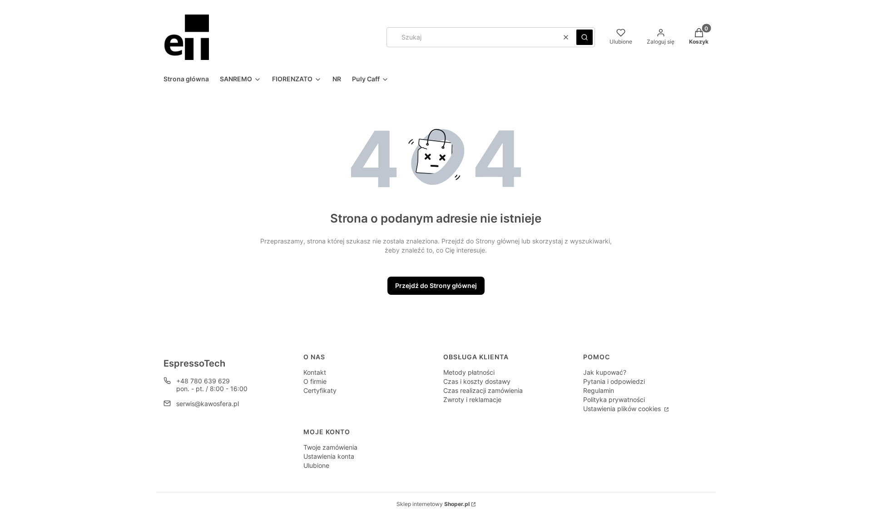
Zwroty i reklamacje (472, 399)
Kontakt (314, 372)
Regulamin (598, 390)
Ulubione (316, 465)
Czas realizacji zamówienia (483, 390)
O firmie (315, 381)
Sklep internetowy (433, 504)
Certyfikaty (320, 390)
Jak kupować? (604, 372)
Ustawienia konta (328, 456)
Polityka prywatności (614, 399)
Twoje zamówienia (330, 447)
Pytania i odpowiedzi (614, 381)
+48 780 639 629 (203, 381)
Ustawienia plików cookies (623, 408)
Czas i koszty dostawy (476, 381)
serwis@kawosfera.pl (207, 403)
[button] (584, 37)
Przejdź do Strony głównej (436, 285)
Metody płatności (469, 372)
